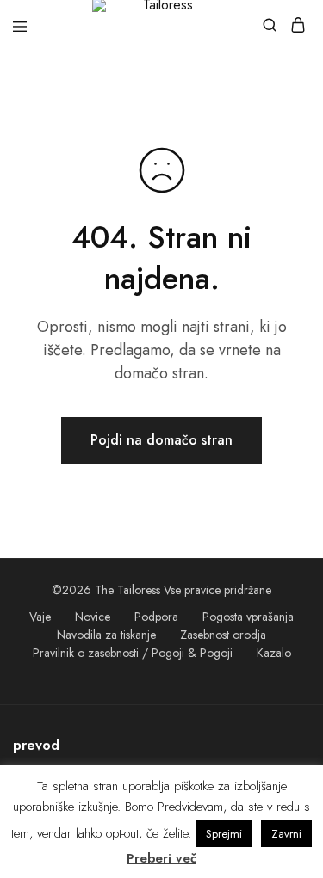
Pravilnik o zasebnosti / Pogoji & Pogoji (133, 652)
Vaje (40, 616)
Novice (92, 616)
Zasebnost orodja (223, 634)
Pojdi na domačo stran (161, 440)
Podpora (156, 616)
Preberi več (161, 858)
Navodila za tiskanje (106, 634)
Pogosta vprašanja (248, 616)
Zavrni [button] (286, 834)
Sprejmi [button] (224, 834)
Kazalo (274, 652)
